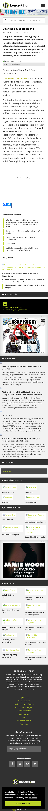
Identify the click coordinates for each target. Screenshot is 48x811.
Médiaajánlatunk (24, 701)
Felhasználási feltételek (24, 721)
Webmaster (24, 724)
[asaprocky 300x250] (24, 353)
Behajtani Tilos (31, 502)
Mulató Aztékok (8, 492)
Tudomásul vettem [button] (23, 803)
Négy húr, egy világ (9, 655)
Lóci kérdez (10, 244)
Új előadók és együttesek (13, 480)
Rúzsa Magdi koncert (10, 610)
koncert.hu (24, 32)
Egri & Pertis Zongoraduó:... (35, 627)
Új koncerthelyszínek (11, 508)
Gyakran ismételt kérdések (24, 704)
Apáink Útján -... (8, 595)
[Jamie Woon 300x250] (24, 577)
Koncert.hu (7, 471)
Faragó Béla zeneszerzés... (35, 642)
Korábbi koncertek (24, 711)
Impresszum (24, 697)
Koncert (18, 707)
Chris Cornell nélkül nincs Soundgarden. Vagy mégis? (25, 232)
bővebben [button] (33, 798)
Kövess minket (8, 462)
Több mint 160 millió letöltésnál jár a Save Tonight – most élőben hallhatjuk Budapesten (22, 393)
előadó (24, 707)
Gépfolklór (6, 502)
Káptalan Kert (7, 520)
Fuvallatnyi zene (8, 640)
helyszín (30, 707)
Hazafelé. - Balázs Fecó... (35, 612)
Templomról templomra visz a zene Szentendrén (20, 238)
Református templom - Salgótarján (12, 535)
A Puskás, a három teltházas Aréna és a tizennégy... (20, 274)
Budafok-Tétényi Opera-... (12, 627)
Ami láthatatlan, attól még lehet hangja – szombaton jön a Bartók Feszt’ (23, 249)
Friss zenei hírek (9, 359)
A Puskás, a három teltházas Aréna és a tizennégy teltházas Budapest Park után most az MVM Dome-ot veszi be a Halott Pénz (22, 223)
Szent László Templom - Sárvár (35, 522)
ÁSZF (24, 717)
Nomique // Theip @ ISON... (35, 597)
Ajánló (16, 32)
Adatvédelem (24, 714)
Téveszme (29, 492)
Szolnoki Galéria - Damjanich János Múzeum (35, 537)
